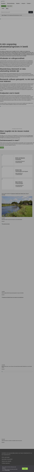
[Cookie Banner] (17, 468)
